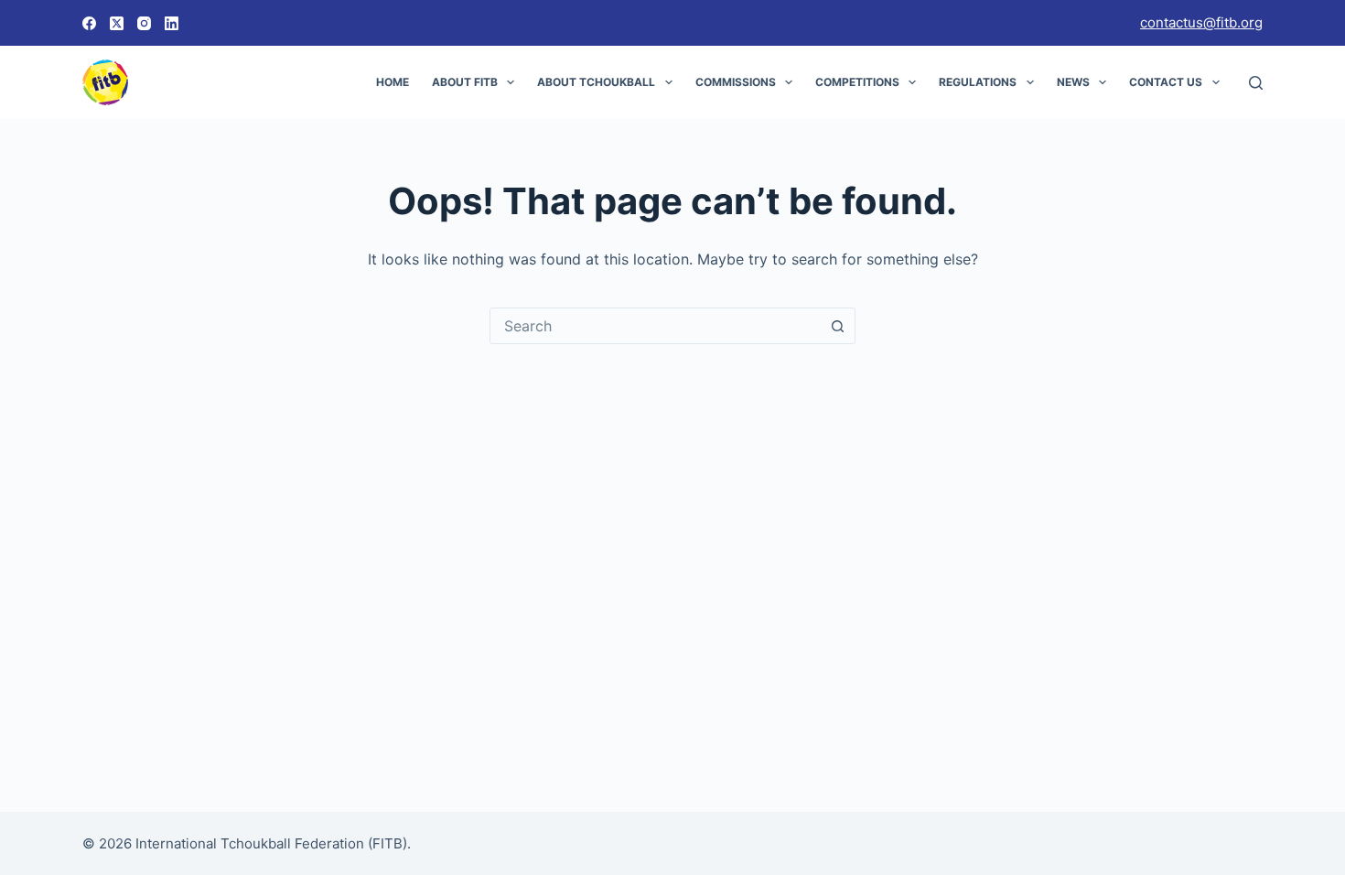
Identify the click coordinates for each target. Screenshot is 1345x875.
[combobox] (655, 326)
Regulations (978, 82)
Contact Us (1165, 82)
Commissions (735, 82)
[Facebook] (89, 23)
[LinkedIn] (171, 23)
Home (392, 82)
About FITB (465, 82)
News (1073, 82)
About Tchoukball (596, 82)
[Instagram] (144, 23)
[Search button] (837, 325)
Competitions (857, 82)
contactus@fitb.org (1201, 22)
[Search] (1256, 83)
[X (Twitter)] (117, 23)
